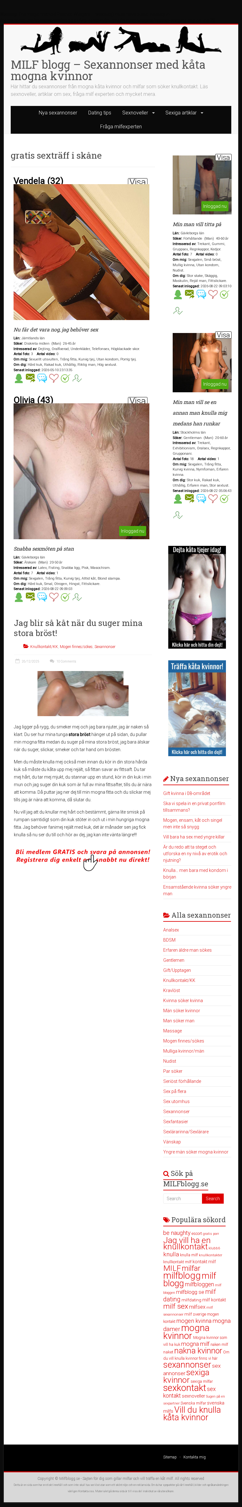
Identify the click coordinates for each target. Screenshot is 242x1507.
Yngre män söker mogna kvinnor (195, 1151)
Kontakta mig (194, 1457)
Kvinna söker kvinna (183, 1000)
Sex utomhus (176, 1101)
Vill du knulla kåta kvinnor (192, 1413)
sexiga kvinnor (186, 1376)
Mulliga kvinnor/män (183, 1051)
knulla (171, 1254)
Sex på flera (174, 1091)
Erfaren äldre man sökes (187, 950)
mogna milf (195, 1344)
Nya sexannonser (58, 113)
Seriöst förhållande (182, 1081)
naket (168, 1352)
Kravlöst (171, 990)
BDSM (169, 940)
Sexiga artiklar (181, 113)
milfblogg (182, 1275)
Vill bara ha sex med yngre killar (194, 836)
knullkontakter (210, 1255)
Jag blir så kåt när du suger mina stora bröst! (78, 627)
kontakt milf (204, 1261)
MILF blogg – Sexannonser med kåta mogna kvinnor (108, 70)
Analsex (171, 929)
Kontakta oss (86, 1491)
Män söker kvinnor (181, 1010)
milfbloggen (199, 1284)
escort (197, 1233)
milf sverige (195, 1314)
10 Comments (66, 661)
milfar (191, 1268)
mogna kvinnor (186, 1332)
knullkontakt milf (177, 1261)
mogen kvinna (193, 1320)
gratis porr (211, 1234)
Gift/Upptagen (177, 970)
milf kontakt (214, 1300)
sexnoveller (193, 1396)
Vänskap (172, 1141)
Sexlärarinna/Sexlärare (186, 1131)
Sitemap (170, 1457)
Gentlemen (173, 960)
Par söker (172, 1071)
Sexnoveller (135, 113)
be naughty (177, 1233)
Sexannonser (105, 647)
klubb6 (214, 1248)
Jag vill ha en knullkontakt (187, 1243)
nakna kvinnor (198, 1350)
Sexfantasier (175, 1121)
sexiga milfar (202, 1381)
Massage (172, 1030)
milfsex (197, 1307)
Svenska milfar (193, 1403)
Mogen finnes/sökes (76, 647)
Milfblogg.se (69, 1478)
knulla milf (189, 1255)
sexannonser (187, 1365)
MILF (172, 1268)
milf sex (175, 1306)
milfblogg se (190, 1292)
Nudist (169, 1061)
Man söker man (178, 1020)
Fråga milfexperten (121, 127)
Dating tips (99, 113)
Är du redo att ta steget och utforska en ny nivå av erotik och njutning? (195, 853)
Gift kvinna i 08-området (186, 793)
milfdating (191, 1299)
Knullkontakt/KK (44, 647)
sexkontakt (184, 1387)
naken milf (219, 1344)
